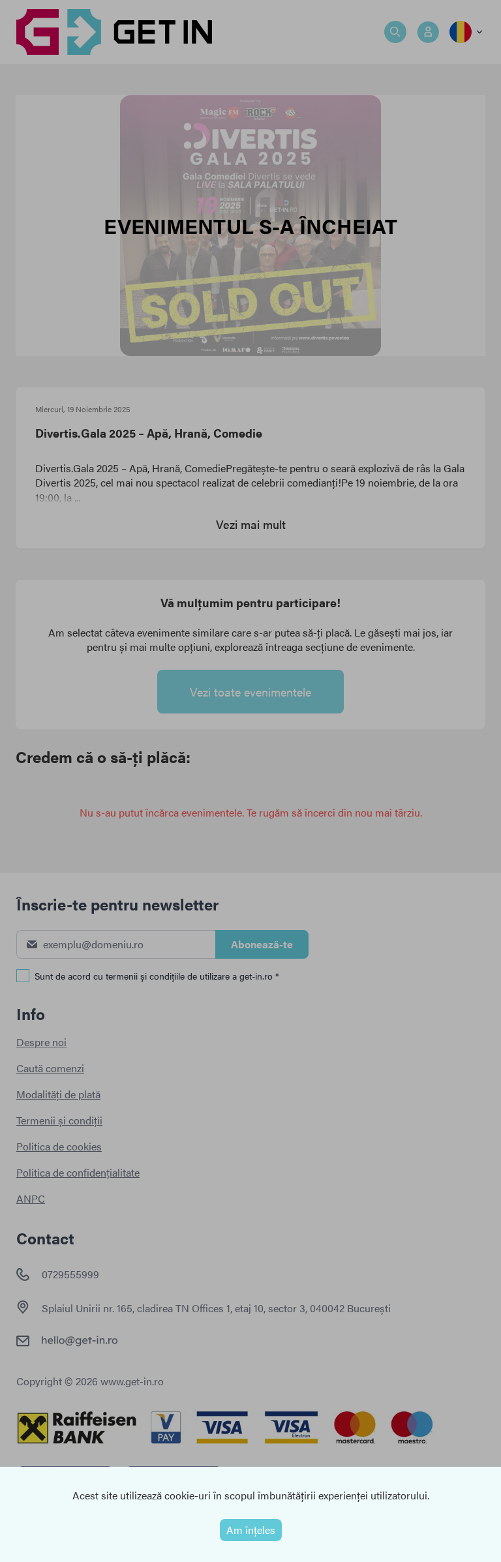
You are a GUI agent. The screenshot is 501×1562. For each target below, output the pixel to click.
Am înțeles (250, 1529)
